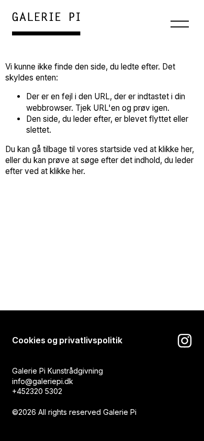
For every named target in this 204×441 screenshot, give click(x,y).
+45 (19, 391)
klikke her (175, 149)
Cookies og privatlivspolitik (67, 340)
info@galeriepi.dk (42, 381)
